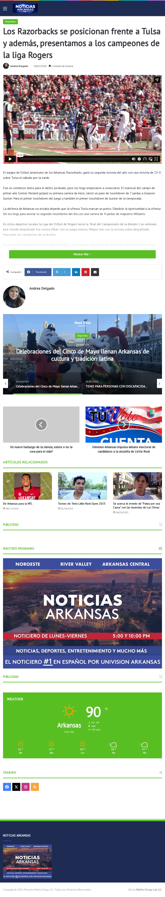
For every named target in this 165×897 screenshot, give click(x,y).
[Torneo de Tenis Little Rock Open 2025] (82, 486)
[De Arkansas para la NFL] (27, 486)
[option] (82, 354)
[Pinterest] (85, 272)
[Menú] (5, 9)
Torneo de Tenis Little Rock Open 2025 (81, 503)
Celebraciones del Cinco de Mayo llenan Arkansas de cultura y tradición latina (82, 354)
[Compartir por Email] (95, 272)
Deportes (10, 21)
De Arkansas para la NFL (17, 503)
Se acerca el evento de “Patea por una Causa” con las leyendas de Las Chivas (136, 505)
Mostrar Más (81, 254)
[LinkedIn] (76, 272)
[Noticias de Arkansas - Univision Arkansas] (25, 8)
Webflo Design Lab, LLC (149, 889)
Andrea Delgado (19, 66)
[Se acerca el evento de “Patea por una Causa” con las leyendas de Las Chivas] (137, 486)
